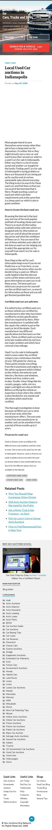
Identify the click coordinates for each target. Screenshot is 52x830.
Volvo (9, 762)
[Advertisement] (26, 114)
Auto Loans (11, 616)
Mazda (9, 690)
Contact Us (24, 795)
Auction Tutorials (37, 575)
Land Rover (11, 678)
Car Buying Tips (13, 632)
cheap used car (15, 480)
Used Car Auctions (15, 752)
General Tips (42, 798)
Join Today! (24, 781)
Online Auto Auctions (16, 716)
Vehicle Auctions (10, 802)
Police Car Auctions (15, 726)
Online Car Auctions (15, 720)
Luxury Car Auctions (15, 687)
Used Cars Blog (43, 784)
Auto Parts (11, 619)
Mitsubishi (11, 703)
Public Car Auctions (15, 729)
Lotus (9, 684)
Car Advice (41, 781)
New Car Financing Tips (17, 710)
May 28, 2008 (21, 83)
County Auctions (14, 648)
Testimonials (25, 788)
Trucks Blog (42, 788)
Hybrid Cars (11, 674)
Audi (8, 600)
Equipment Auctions (16, 655)
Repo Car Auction (14, 733)
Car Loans (11, 635)
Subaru (9, 742)
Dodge (9, 652)
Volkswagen (12, 758)
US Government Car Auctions (20, 749)
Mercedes (11, 694)
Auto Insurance (13, 610)
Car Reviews (12, 639)
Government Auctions (16, 668)
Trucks (6, 798)
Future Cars (11, 665)
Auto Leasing (12, 613)
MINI (8, 700)
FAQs (22, 791)
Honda (9, 671)
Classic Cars (12, 645)
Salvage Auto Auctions (17, 736)
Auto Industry (12, 606)
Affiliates (23, 798)
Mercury (10, 697)
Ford (8, 661)
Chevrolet (11, 642)
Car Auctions (12, 629)
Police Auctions (13, 723)
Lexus (9, 681)
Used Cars (10, 63)
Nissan (9, 713)
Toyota (9, 745)
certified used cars (17, 476)
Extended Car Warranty (17, 658)
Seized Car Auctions (16, 739)
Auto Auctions (13, 603)
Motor (9, 707)
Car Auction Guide (14, 626)
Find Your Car (25, 784)
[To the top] (32, 819)
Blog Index (8, 589)
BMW (9, 623)
